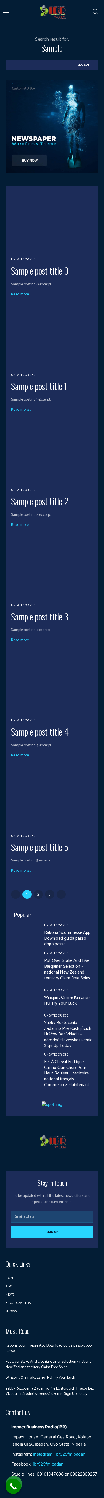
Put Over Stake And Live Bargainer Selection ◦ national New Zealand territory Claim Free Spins (67, 969)
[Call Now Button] (13, 1486)
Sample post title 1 (39, 385)
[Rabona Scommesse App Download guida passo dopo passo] (23, 935)
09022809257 (83, 1474)
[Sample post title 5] (52, 797)
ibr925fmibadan (48, 1464)
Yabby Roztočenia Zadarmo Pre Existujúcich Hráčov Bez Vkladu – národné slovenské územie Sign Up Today (68, 1034)
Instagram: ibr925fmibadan (59, 1454)
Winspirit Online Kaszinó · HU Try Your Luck (67, 1000)
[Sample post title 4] (52, 682)
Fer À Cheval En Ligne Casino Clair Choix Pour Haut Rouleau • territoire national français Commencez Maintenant (66, 1073)
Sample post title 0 (40, 270)
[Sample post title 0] (52, 221)
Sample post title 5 (40, 846)
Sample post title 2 (40, 501)
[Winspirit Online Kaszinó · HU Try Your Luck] (23, 997)
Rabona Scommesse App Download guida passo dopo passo (67, 938)
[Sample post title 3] (52, 566)
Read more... (21, 294)
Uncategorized (23, 259)
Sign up (52, 1232)
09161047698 (50, 1474)
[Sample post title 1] (52, 336)
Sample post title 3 (40, 616)
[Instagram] (57, 1157)
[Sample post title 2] (52, 451)
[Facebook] (47, 1157)
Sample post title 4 (40, 731)
